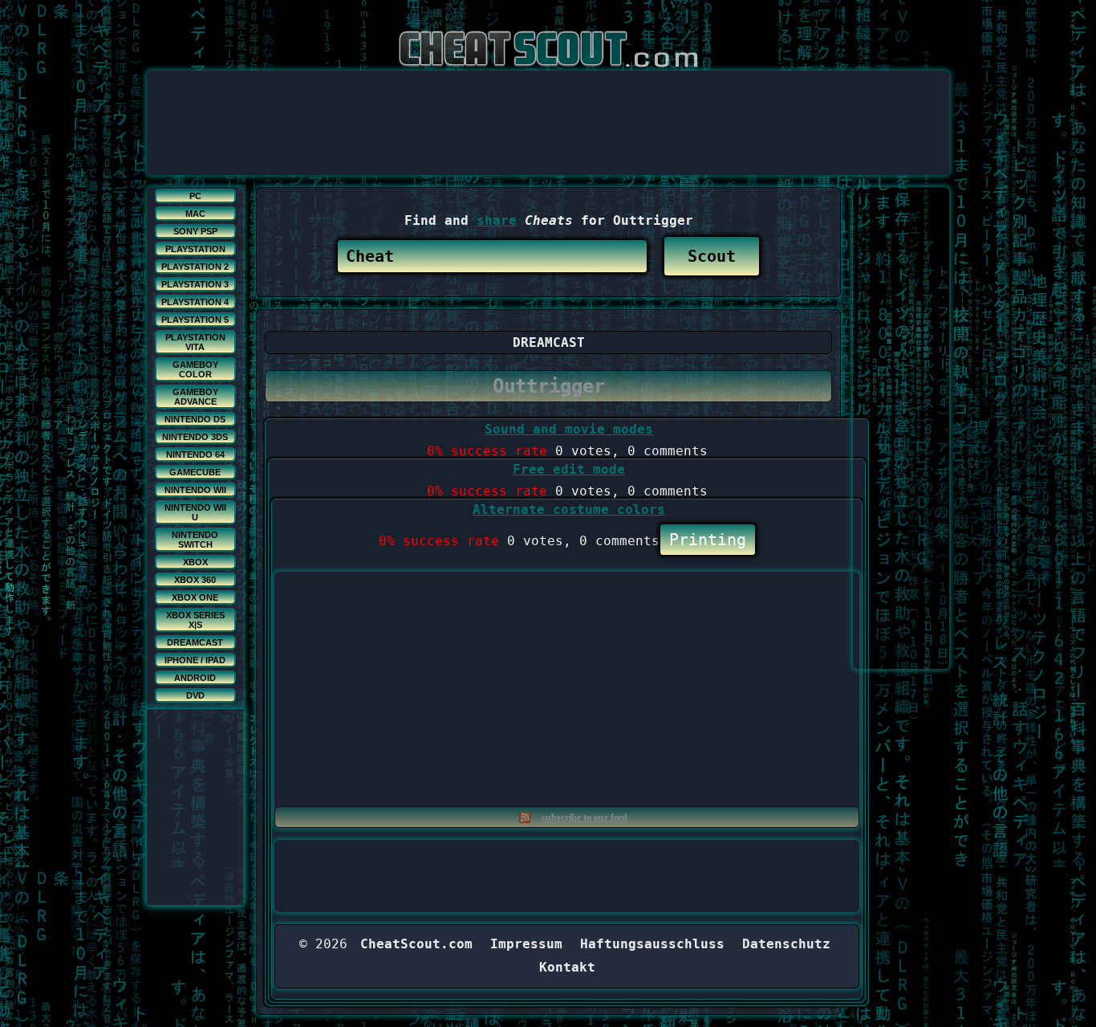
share (497, 220)
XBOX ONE (195, 597)
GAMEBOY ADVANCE (195, 396)
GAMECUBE (195, 472)
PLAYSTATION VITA (195, 342)
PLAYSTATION (195, 249)
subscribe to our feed (584, 817)
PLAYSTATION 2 (195, 266)
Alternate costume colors (569, 509)
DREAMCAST (195, 642)
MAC (195, 213)
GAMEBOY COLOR (195, 369)
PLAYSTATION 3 (195, 284)
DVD (195, 695)
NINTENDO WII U (195, 512)
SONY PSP (195, 231)
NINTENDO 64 (195, 454)
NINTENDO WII (195, 490)
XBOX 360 (195, 580)
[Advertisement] (548, 107)
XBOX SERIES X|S (195, 620)
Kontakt (567, 967)
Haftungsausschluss (652, 944)
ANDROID (195, 678)
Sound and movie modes (569, 429)
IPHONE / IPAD (194, 660)
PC (195, 196)
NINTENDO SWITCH (195, 539)
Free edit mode (569, 469)
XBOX (195, 562)
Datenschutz (786, 944)
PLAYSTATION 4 (195, 302)
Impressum (526, 944)
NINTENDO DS (194, 419)
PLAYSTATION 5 (195, 319)
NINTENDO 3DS (195, 437)
